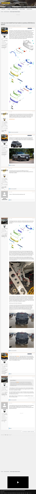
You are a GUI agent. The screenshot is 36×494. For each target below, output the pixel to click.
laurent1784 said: (12, 380)
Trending (8, 9)
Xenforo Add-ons (20, 490)
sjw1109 (4, 409)
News (4, 7)
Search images (29, 9)
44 (5, 42)
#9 (33, 403)
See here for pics (12, 119)
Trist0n (4, 225)
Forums (9, 7)
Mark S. (4, 118)
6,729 (5, 125)
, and (14, 132)
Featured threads (15, 9)
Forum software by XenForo (8, 490)
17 (4, 229)
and (12, 165)
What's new (16, 7)
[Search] (34, 7)
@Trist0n (17, 356)
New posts (3, 9)
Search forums (22, 9)
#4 (33, 168)
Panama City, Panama (4, 45)
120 (4, 180)
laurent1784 (3, 25)
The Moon (6, 233)
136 (5, 230)
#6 (33, 218)
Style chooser (2, 491)
